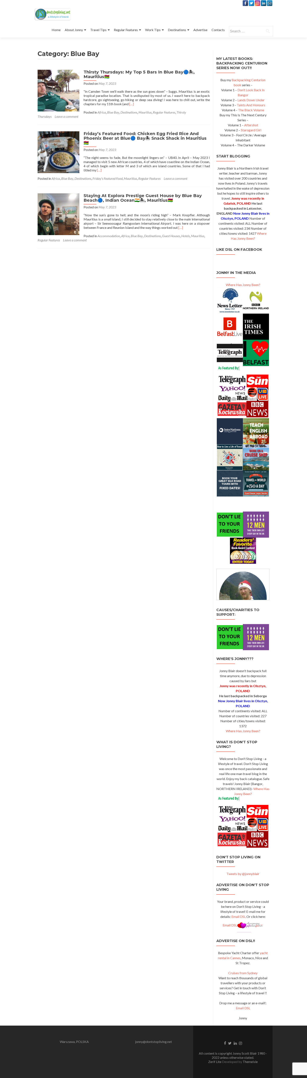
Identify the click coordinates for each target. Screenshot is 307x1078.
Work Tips (153, 30)
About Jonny (74, 30)
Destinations (177, 30)
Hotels (185, 236)
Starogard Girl (251, 130)
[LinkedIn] (263, 3)
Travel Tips (98, 30)
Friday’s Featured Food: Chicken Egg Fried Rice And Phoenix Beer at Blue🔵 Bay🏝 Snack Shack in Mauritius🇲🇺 (145, 138)
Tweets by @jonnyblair (242, 874)
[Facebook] (245, 3)
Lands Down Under (251, 100)
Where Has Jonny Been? (243, 285)
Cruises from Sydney (243, 973)
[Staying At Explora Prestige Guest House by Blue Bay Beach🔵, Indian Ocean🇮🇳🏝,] (58, 214)
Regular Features (126, 30)
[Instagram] (257, 3)
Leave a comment (66, 116)
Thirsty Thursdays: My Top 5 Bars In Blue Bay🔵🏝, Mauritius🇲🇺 (139, 74)
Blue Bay (113, 112)
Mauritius (145, 112)
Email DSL (238, 916)
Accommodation (109, 236)
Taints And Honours (251, 105)
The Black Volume (251, 110)
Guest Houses (171, 236)
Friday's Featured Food (108, 178)
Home (56, 30)
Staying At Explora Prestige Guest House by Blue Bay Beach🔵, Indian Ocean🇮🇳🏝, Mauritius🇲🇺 (143, 198)
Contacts (218, 30)
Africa (102, 112)
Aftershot (251, 125)
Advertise (200, 30)
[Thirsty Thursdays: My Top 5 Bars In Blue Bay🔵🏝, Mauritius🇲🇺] (58, 90)
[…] (131, 104)
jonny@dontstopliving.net (153, 1042)
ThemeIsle (250, 1062)
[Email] (270, 3)
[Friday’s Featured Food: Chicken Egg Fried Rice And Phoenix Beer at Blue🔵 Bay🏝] (58, 152)
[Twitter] (251, 3)
